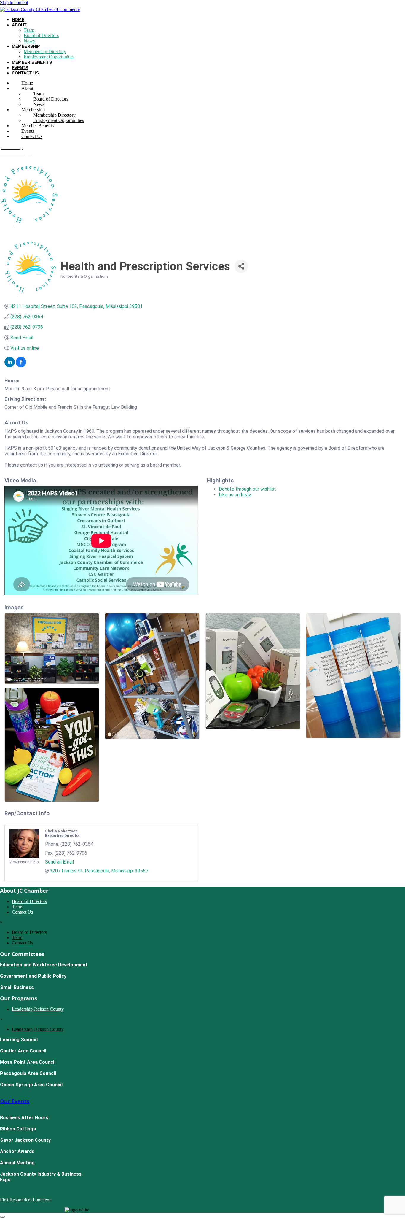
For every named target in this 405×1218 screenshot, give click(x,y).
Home (18, 19)
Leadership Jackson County (38, 1009)
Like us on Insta (235, 494)
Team (29, 30)
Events (20, 67)
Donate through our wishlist (247, 489)
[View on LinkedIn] (9, 365)
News (29, 40)
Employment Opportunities (49, 56)
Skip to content (14, 2)
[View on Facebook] (21, 365)
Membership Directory (45, 51)
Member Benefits (32, 62)
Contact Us (25, 73)
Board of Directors (41, 35)
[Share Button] (241, 266)
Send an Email (59, 862)
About (19, 25)
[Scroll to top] (2, 1217)
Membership (26, 46)
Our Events (14, 1101)
